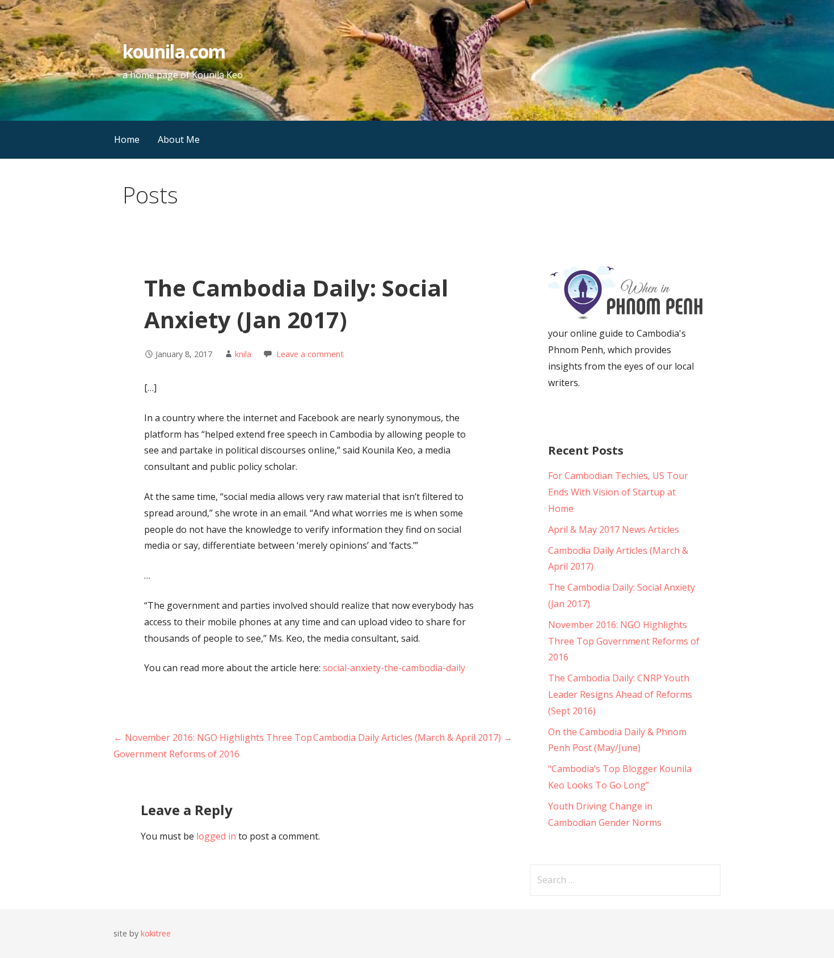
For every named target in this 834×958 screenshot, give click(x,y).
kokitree (156, 933)
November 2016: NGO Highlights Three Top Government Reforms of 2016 (624, 641)
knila (243, 354)
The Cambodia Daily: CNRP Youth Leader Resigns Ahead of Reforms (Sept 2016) (620, 694)
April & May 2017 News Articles (613, 529)
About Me (179, 139)
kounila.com (174, 51)
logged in (216, 836)
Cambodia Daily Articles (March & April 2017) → (412, 737)
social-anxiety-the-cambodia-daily (394, 668)
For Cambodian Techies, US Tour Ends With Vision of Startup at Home (618, 492)
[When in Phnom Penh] (625, 317)
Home (127, 139)
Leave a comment (310, 354)
